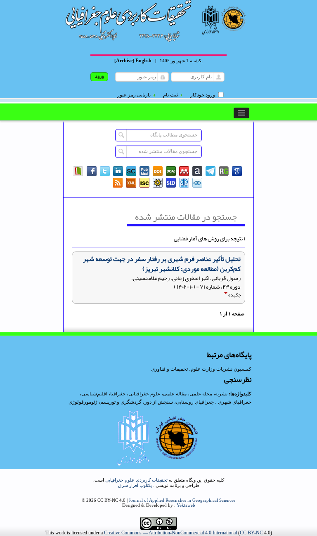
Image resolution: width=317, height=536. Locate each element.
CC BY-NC (251, 533)
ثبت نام (170, 95)
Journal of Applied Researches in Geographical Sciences (182, 500)
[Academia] (197, 171)
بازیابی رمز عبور (134, 95)
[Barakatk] (184, 183)
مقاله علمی (175, 394)
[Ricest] (158, 183)
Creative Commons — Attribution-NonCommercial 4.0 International (170, 533)
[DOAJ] (171, 171)
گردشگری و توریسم (121, 402)
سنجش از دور (158, 402)
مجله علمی (200, 394)
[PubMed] (144, 171)
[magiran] (78, 171)
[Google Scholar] (237, 171)
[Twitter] (105, 171)
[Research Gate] (224, 171)
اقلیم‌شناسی (94, 394)
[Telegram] (210, 171)
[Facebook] (92, 171)
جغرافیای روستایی (195, 402)
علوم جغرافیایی (144, 394)
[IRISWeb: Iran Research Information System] (197, 183)
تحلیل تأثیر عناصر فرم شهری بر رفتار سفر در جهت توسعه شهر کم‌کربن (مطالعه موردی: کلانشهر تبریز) (162, 263)
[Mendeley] (184, 171)
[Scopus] (131, 171)
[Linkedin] (118, 171)
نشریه (221, 394)
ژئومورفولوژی (84, 402)
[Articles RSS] (118, 183)
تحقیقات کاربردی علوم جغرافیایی (136, 479)
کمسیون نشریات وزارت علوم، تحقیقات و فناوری (201, 369)
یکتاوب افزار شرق (135, 485)
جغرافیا (117, 394)
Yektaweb (186, 505)
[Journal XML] (131, 183)
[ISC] (144, 183)
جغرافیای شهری (234, 402)
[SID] (171, 183)
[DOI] (158, 171)
